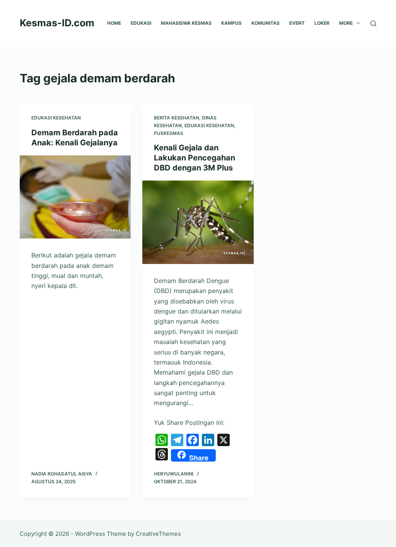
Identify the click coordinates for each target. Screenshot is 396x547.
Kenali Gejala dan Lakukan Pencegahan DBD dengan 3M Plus (194, 157)
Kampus (231, 23)
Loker (321, 23)
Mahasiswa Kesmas (186, 23)
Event (297, 23)
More (346, 23)
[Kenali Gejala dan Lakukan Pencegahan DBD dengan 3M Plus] (197, 222)
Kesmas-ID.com (57, 23)
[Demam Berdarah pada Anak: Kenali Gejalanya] (75, 197)
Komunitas (265, 23)
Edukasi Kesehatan (56, 118)
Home (114, 23)
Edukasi (141, 23)
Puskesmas (168, 133)
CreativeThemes (158, 533)
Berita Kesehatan (176, 118)
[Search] (373, 23)
